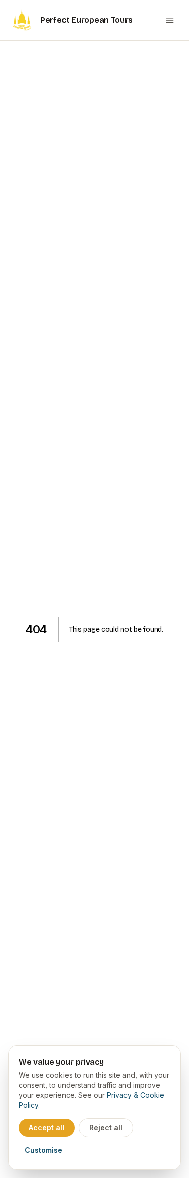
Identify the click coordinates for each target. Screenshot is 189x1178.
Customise (43, 1150)
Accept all (47, 1127)
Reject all (105, 1127)
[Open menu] (170, 20)
